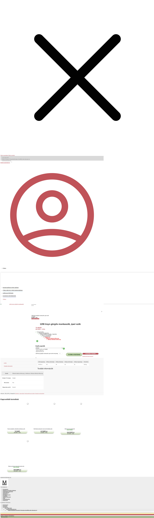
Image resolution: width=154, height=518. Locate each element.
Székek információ (7, 497)
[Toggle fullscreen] (34, 304)
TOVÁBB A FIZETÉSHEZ (74, 354)
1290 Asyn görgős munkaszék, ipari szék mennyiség (47, 353)
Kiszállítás (5, 495)
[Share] (33, 304)
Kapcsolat (5, 506)
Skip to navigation (4, 155)
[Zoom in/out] (35, 304)
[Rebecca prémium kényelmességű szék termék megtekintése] (16, 453)
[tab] (20, 363)
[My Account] (52, 266)
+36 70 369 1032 (5, 157)
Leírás (5, 363)
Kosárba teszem (35, 318)
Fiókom (4, 268)
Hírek (4, 498)
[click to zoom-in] (15, 319)
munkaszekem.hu (5, 162)
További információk (8, 366)
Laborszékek (21, 393)
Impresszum (5, 504)
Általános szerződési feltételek (9, 490)
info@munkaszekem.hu (6, 160)
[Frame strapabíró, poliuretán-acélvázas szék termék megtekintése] (16, 415)
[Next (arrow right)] (33, 305)
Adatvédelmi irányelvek (8, 491)
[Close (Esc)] (31, 304)
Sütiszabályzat (6, 492)
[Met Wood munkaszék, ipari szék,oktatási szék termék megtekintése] (43, 415)
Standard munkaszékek (39, 393)
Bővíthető (17, 393)
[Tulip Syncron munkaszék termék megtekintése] (70, 415)
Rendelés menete (6, 494)
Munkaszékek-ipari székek (30, 393)
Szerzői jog (5, 507)
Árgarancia (5, 493)
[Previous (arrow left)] (31, 305)
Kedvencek (5, 500)
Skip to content (11, 155)
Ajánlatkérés (5, 489)
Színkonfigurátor (6, 499)
